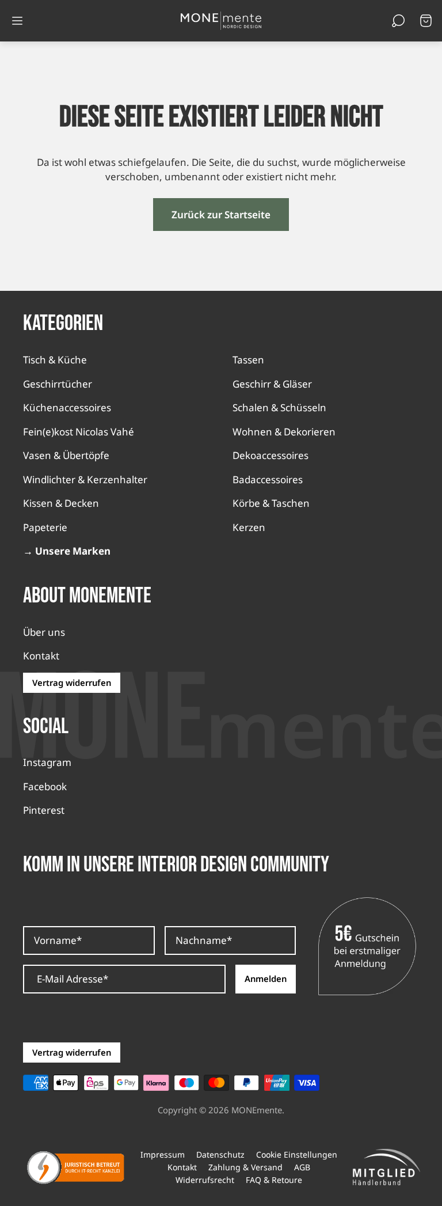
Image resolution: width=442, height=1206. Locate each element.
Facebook (45, 786)
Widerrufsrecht (205, 1180)
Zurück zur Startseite (221, 214)
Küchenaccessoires (67, 407)
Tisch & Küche (55, 359)
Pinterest (43, 810)
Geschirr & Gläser (272, 383)
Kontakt (41, 655)
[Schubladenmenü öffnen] (17, 20)
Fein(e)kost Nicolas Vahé (78, 431)
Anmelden (266, 978)
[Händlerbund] (386, 1167)
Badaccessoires (268, 479)
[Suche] (398, 20)
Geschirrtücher (57, 383)
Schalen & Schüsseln (279, 407)
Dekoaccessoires (270, 455)
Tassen (248, 359)
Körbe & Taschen (271, 503)
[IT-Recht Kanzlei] (75, 1167)
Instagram (47, 762)
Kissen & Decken (61, 503)
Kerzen (249, 527)
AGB (302, 1167)
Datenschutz (220, 1154)
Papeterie (45, 527)
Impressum (162, 1154)
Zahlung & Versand (245, 1167)
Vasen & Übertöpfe (66, 455)
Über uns (44, 632)
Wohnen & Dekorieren (284, 431)
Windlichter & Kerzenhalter (85, 479)
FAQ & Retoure (274, 1180)
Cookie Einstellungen (296, 1154)
